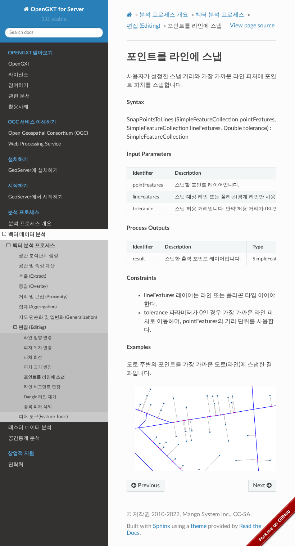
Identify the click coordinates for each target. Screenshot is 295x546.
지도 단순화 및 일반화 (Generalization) (58, 317)
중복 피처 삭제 (38, 407)
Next (260, 485)
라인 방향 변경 (38, 338)
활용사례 (18, 106)
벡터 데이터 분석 (27, 234)
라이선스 (18, 74)
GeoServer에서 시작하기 (35, 197)
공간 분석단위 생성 (38, 256)
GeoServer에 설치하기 (33, 170)
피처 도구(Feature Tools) (43, 417)
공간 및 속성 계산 (37, 266)
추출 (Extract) (32, 276)
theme (198, 526)
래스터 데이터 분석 (29, 427)
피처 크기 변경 (38, 367)
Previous (148, 485)
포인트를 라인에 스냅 (44, 377)
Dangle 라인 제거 (40, 397)
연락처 (15, 464)
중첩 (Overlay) (33, 286)
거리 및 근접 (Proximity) (43, 297)
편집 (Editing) (32, 327)
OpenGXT (19, 64)
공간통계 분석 (24, 438)
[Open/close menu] (4, 234)
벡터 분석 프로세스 (34, 245)
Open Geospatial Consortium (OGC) (48, 133)
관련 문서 (19, 96)
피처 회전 (33, 357)
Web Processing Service (34, 144)
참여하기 (18, 85)
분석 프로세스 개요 (29, 223)
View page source (252, 25)
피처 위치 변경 (38, 348)
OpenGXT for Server (56, 9)
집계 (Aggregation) (37, 307)
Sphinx (161, 526)
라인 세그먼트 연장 (42, 387)
